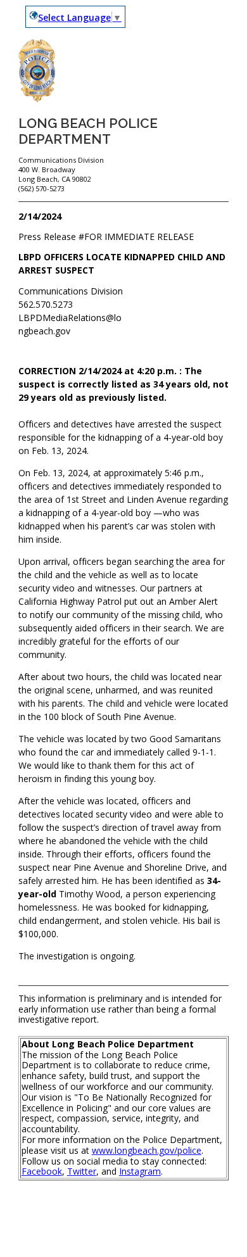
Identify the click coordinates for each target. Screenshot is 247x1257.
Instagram (140, 1171)
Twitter (81, 1171)
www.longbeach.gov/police (146, 1150)
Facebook (42, 1171)
